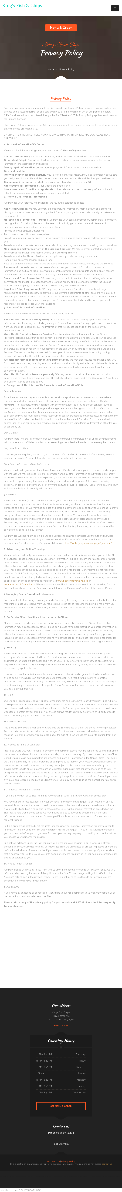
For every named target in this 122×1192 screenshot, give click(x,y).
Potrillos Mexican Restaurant (6, 1176)
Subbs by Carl (120, 1176)
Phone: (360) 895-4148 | (61, 1133)
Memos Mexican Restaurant (112, 1176)
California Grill (84, 1176)
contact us (107, 1164)
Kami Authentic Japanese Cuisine (41, 1176)
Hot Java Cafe (55, 1176)
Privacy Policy (68, 1161)
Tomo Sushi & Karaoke (23, 1176)
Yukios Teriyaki (103, 1176)
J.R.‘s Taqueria (117, 1176)
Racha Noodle (36, 1176)
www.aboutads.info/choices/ (19, 584)
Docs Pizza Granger (88, 1176)
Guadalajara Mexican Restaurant (98, 1176)
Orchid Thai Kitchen (92, 1176)
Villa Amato (81, 1176)
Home (51, 69)
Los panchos (52, 1176)
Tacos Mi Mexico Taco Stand (59, 1176)
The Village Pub (32, 1176)
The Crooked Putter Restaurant (12, 1176)
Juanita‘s (45, 1176)
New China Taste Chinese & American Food (73, 1176)
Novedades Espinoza (48, 1176)
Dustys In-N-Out (66, 1176)
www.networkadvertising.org (73, 581)
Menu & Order (61, 28)
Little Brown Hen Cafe (107, 1176)
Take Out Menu (61, 1144)
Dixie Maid (79, 1176)
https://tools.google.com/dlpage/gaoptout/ (88, 543)
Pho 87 (63, 1176)
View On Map (61, 1026)
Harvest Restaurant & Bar (18, 1176)
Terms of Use (53, 1161)
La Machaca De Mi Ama (28, 1176)
